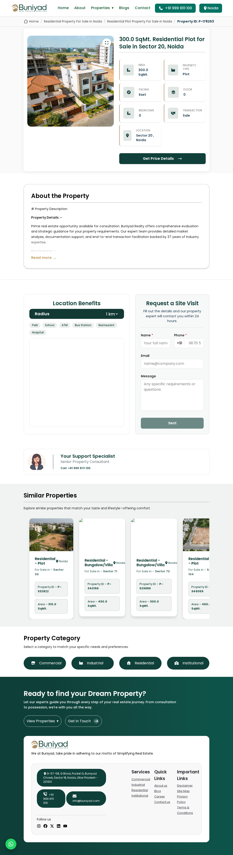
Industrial (138, 784)
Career (159, 796)
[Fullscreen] (106, 42)
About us (160, 785)
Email (145, 355)
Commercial (141, 779)
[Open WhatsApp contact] (10, 844)
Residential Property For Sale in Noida (73, 21)
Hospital (38, 332)
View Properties (42, 721)
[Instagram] (39, 826)
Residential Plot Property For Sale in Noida (139, 21)
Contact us (162, 802)
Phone (180, 335)
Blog (157, 791)
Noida (213, 8)
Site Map (183, 791)
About (80, 7)
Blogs (124, 7)
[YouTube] (65, 826)
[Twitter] (52, 826)
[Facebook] (45, 826)
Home (63, 7)
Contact (142, 7)
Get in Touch (79, 721)
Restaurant (106, 325)
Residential (140, 790)
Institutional (140, 795)
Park (35, 325)
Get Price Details (158, 158)
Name (147, 335)
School (49, 325)
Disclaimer (185, 785)
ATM (65, 325)
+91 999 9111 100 (178, 8)
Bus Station (83, 325)
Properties (102, 7)
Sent (172, 423)
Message (148, 376)
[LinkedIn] (59, 826)
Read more (44, 257)
